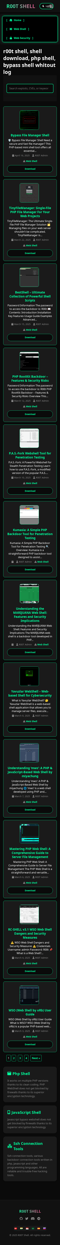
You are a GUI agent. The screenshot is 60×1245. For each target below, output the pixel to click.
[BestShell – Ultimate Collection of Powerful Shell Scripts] (30, 278)
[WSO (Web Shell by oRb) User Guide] (30, 996)
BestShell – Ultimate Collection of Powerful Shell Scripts (30, 296)
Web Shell (20, 29)
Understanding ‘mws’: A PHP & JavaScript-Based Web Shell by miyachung (30, 772)
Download (30, 168)
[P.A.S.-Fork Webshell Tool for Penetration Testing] (30, 439)
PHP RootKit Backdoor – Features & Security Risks (30, 378)
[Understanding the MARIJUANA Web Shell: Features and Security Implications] (30, 594)
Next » (36, 1058)
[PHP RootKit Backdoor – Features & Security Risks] (30, 362)
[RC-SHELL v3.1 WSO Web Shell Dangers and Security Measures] (30, 915)
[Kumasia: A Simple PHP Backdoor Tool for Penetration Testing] (30, 515)
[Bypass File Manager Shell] (30, 120)
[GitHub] (21, 1218)
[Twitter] (26, 1218)
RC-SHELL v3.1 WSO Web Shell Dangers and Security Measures (30, 933)
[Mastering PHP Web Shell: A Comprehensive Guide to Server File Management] (30, 834)
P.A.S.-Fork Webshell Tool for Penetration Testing (30, 455)
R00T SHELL (20, 6)
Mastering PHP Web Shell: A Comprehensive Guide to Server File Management (30, 853)
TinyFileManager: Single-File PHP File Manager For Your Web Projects (30, 212)
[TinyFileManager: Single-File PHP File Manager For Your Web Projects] (30, 193)
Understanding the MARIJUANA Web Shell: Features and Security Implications (30, 615)
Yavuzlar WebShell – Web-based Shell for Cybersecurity (30, 693)
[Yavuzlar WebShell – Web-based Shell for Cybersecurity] (30, 677)
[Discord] (33, 1218)
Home (17, 20)
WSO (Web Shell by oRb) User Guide (30, 1012)
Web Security (22, 38)
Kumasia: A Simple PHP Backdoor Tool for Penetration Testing (30, 534)
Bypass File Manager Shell (30, 135)
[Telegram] (38, 1218)
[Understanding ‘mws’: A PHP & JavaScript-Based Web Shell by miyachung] (30, 753)
